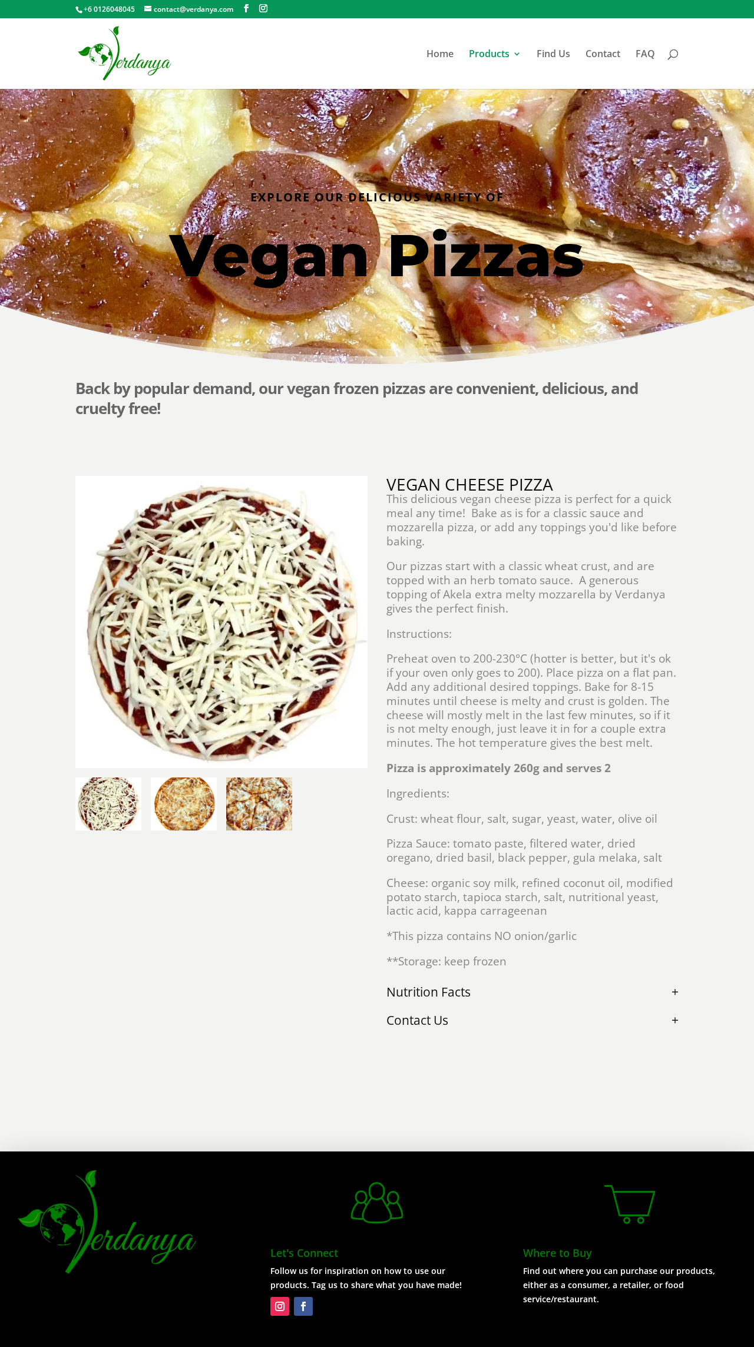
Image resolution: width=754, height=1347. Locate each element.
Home (440, 54)
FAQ (645, 54)
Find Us (553, 54)
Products (489, 54)
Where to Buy (557, 1253)
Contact (603, 54)
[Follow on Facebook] (303, 1306)
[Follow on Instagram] (279, 1306)
